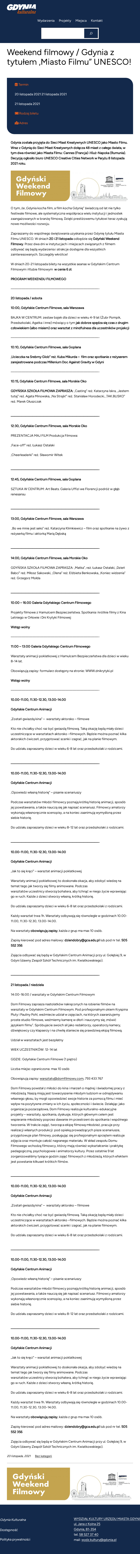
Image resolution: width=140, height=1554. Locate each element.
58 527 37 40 (88, 1534)
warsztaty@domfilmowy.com (61, 1079)
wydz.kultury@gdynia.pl (98, 1540)
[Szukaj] (91, 33)
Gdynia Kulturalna (13, 1520)
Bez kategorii (43, 1456)
